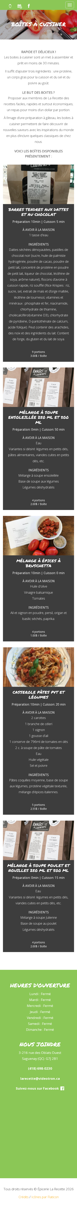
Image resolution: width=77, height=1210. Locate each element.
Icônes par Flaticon (45, 1197)
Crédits (24, 1197)
